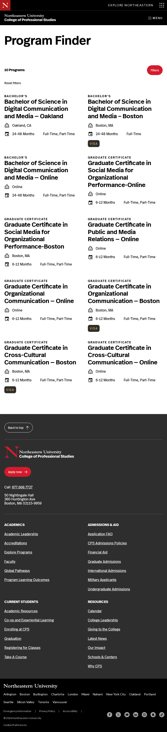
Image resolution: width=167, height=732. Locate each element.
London (73, 694)
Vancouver (60, 702)
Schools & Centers (102, 657)
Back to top (16, 428)
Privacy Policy (47, 711)
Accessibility (70, 711)
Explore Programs (18, 552)
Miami (85, 694)
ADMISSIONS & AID (103, 524)
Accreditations (15, 543)
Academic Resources (21, 611)
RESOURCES (98, 601)
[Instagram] (144, 714)
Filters (155, 70)
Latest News (97, 638)
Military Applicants (102, 579)
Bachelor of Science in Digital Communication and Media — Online (36, 170)
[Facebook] (109, 714)
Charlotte (57, 694)
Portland (150, 694)
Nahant (98, 694)
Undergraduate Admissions (109, 589)
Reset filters (12, 83)
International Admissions (107, 570)
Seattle (8, 702)
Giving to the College (104, 629)
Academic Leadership (21, 534)
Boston (25, 694)
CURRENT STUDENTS (21, 601)
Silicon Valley (25, 702)
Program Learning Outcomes (26, 579)
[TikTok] (161, 714)
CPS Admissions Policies (107, 543)
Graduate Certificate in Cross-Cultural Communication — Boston (40, 355)
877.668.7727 (22, 487)
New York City (116, 694)
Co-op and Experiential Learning (29, 620)
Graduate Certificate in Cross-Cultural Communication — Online (122, 355)
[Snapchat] (153, 714)
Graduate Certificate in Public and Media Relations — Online (119, 231)
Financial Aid (97, 552)
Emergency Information (17, 711)
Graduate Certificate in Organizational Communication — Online (39, 293)
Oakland (134, 694)
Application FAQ (100, 534)
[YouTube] (127, 714)
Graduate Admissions (104, 561)
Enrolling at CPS (16, 629)
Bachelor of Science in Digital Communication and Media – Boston (120, 108)
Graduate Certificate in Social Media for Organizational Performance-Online (119, 174)
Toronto (43, 702)
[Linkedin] (135, 714)
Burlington (40, 694)
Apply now (15, 472)
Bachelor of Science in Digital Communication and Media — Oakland (36, 108)
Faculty (9, 561)
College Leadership (103, 620)
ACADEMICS (14, 524)
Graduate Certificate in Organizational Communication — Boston (124, 293)
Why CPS (95, 666)
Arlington (9, 694)
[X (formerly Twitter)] (118, 714)
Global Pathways (17, 570)
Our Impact (96, 647)
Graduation (12, 638)
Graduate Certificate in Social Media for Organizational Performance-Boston (36, 235)
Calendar (95, 611)
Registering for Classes (22, 647)
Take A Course (15, 657)
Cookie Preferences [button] (15, 725)
